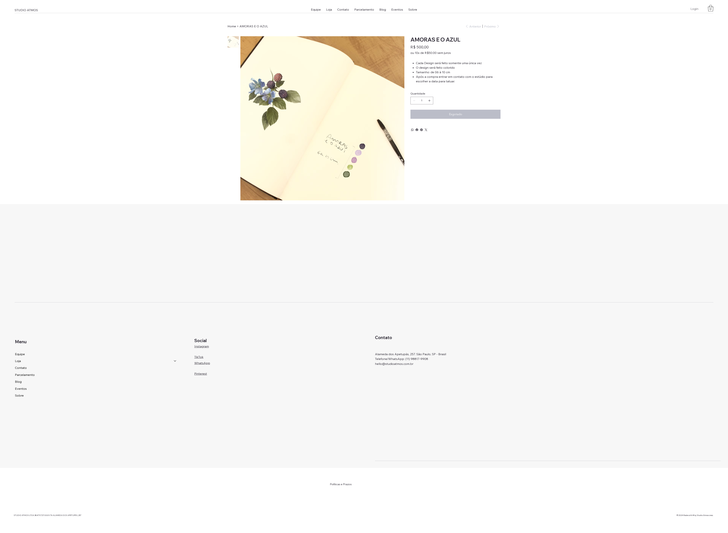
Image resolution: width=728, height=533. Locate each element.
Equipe (20, 354)
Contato (21, 368)
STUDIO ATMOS (26, 10)
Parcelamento (25, 375)
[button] (329, 9)
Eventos (21, 388)
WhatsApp (202, 363)
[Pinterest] (421, 130)
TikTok (198, 357)
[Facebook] (417, 130)
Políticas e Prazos (341, 484)
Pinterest (200, 374)
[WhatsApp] (412, 130)
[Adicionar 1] (429, 100)
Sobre (19, 395)
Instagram (201, 346)
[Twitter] (426, 130)
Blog (18, 381)
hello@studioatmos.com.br (394, 364)
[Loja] (175, 360)
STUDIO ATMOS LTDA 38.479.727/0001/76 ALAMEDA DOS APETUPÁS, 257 (48, 515)
